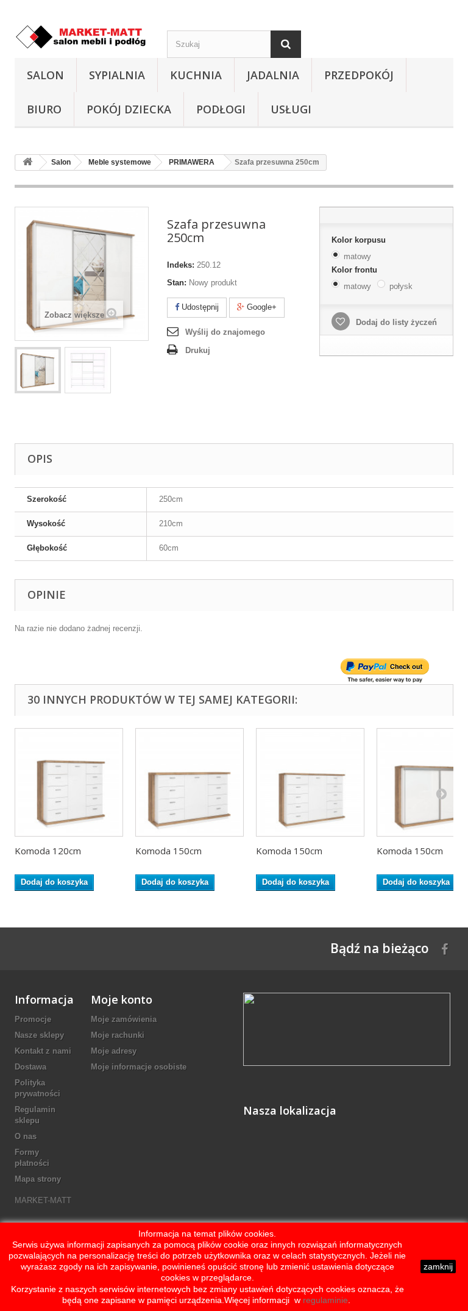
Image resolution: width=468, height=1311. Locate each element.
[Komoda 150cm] (189, 782)
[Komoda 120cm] (69, 782)
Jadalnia (273, 75)
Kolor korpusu (360, 240)
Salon (45, 75)
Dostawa (30, 1066)
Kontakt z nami (43, 1051)
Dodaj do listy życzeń (395, 322)
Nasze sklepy (39, 1035)
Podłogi (221, 109)
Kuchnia (196, 75)
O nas (26, 1136)
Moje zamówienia (124, 1019)
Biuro (44, 109)
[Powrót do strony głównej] (27, 162)
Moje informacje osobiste (138, 1066)
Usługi (291, 109)
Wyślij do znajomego (225, 332)
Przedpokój (359, 75)
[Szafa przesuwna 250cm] (37, 370)
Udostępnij (199, 307)
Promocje (33, 1019)
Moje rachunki (117, 1035)
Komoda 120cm (48, 851)
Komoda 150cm (168, 851)
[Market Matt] (82, 36)
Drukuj (197, 350)
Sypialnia (117, 75)
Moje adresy (113, 1051)
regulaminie (324, 1300)
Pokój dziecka (129, 109)
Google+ (260, 307)
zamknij (438, 1266)
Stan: (176, 282)
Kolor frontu (356, 269)
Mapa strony (38, 1179)
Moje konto (121, 999)
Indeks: (180, 265)
